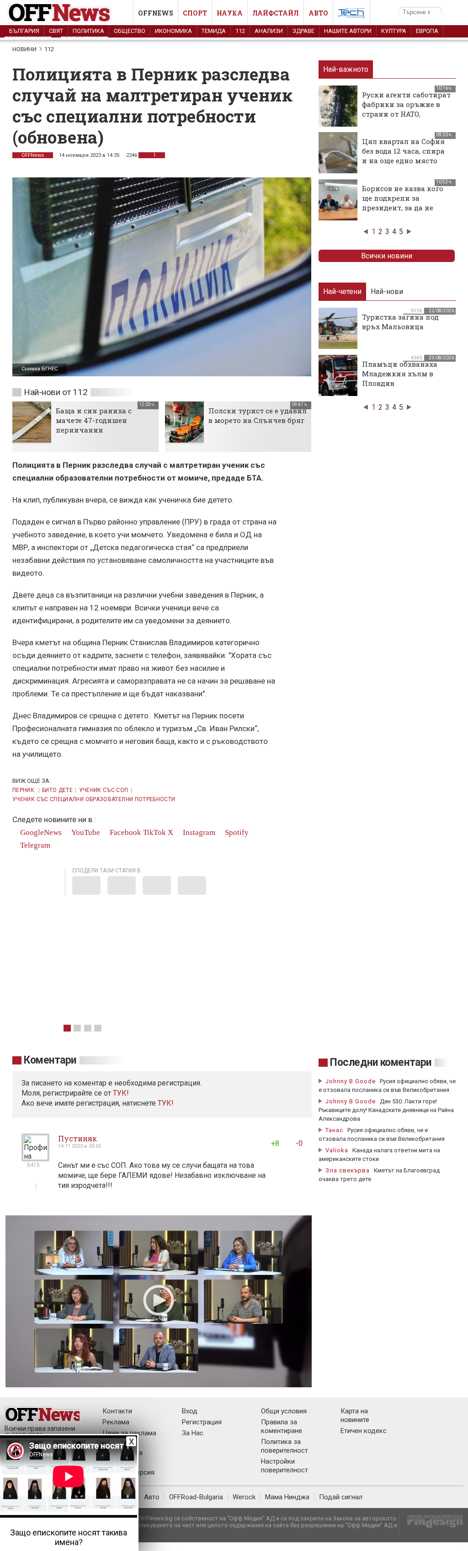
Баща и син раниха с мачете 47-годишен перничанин (94, 420)
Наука (230, 13)
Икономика (173, 30)
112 (240, 30)
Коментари (50, 1060)
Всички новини (386, 255)
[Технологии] (351, 14)
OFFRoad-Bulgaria (196, 1497)
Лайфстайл (275, 13)
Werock (244, 1497)
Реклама (115, 1422)
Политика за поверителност (284, 1446)
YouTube (84, 832)
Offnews (155, 13)
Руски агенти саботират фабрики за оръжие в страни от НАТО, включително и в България (406, 114)
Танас (334, 1130)
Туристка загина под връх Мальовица (400, 321)
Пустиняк (77, 1138)
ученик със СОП (103, 790)
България (24, 30)
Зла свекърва (347, 1170)
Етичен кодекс (363, 1431)
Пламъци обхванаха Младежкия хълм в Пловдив (399, 373)
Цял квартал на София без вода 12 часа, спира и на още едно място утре (403, 156)
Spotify (236, 832)
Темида (214, 30)
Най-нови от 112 (55, 392)
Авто (318, 13)
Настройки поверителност (284, 1465)
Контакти (117, 1411)
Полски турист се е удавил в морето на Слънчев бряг (257, 415)
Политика (88, 30)
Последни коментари (380, 1062)
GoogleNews (40, 832)
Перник (24, 790)
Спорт (195, 13)
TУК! (121, 1093)
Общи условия (284, 1411)
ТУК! (166, 1103)
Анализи (269, 30)
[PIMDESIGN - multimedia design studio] (431, 1524)
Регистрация (202, 1422)
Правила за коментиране (281, 1426)
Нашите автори (348, 30)
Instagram (198, 832)
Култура (393, 30)
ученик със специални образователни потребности (94, 799)
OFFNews (32, 155)
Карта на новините (354, 1415)
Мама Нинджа (287, 1497)
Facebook (124, 832)
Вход (189, 1411)
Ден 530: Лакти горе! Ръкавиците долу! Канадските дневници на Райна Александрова (386, 1110)
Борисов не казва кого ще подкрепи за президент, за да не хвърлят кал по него (402, 203)
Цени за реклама (129, 1433)
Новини (24, 49)
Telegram (34, 845)
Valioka (336, 1150)
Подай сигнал (340, 1497)
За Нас (192, 1433)
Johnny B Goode (350, 1081)
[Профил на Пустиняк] (35, 1157)
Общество (129, 30)
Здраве (303, 30)
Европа (427, 30)
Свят (56, 30)
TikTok (154, 832)
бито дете (57, 790)
